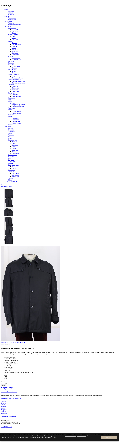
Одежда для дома (13, 74)
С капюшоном (16, 96)
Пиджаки (11, 61)
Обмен (3, 408)
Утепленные (16, 58)
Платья (10, 163)
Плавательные (16, 123)
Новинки (7, 16)
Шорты (10, 116)
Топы (10, 133)
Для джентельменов (14, 24)
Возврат (3, 406)
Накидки (15, 150)
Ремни (14, 33)
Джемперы (15, 88)
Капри (10, 138)
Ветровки (15, 53)
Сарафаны (11, 161)
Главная (3, 401)
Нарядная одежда (13, 165)
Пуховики (15, 46)
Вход (6, 181)
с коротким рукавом (18, 104)
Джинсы (11, 115)
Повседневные (16, 111)
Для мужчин (12, 19)
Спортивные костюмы (19, 81)
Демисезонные (16, 44)
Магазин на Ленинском (8, 416)
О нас (6, 9)
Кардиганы (15, 89)
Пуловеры (15, 86)
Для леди (11, 23)
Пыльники (15, 153)
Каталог (3, 403)
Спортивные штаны (18, 83)
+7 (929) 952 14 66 (6, 389)
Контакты (11, 14)
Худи (9, 99)
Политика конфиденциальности (11, 398)
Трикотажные (16, 59)
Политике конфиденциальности (75, 436)
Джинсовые (15, 54)
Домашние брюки (17, 78)
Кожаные (15, 49)
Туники (10, 178)
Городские (15, 118)
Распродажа (8, 21)
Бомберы (15, 51)
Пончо (14, 148)
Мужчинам (8, 26)
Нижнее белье (12, 69)
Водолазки (15, 91)
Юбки (10, 180)
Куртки (10, 41)
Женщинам (8, 126)
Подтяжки (15, 31)
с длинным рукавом (18, 106)
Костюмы (11, 63)
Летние (14, 68)
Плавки (10, 125)
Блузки (10, 128)
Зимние (14, 43)
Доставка (11, 11)
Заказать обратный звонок (9, 392)
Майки (14, 71)
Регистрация (13, 181)
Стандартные (16, 66)
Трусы (14, 73)
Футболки (11, 103)
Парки (14, 48)
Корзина (3, 411)
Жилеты (10, 56)
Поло (10, 101)
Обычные (15, 94)
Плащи (14, 38)
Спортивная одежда (14, 79)
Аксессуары (12, 28)
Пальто (14, 36)
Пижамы (14, 76)
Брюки (10, 109)
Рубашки (11, 64)
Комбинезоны (12, 155)
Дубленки (15, 39)
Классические (16, 113)
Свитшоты (11, 98)
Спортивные (16, 121)
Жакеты (10, 158)
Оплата (10, 13)
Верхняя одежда (13, 34)
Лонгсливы (11, 108)
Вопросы (4, 410)
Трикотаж (11, 84)
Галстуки (15, 29)
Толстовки (11, 93)
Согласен (109, 437)
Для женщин (12, 18)
